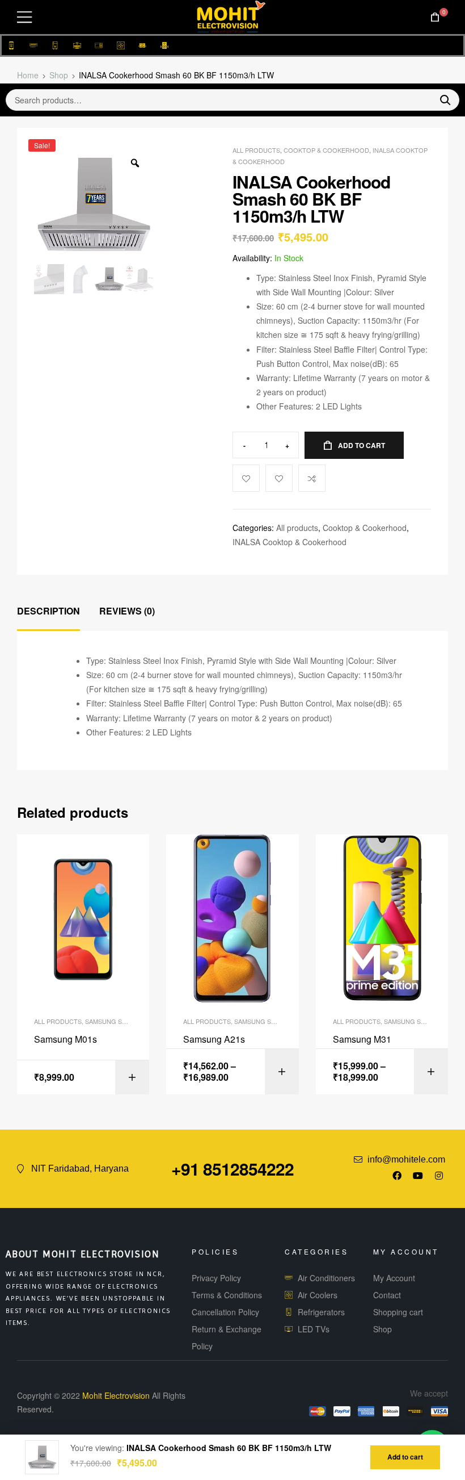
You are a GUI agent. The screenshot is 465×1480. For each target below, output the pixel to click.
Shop (58, 75)
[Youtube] (418, 1176)
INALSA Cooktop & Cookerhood (289, 541)
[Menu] (24, 17)
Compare (311, 478)
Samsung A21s (214, 1039)
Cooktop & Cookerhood (326, 149)
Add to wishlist (279, 478)
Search (440, 100)
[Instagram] (439, 1176)
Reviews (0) (127, 610)
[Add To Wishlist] (246, 478)
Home (28, 75)
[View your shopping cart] (434, 17)
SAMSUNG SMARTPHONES (125, 1021)
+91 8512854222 (232, 1168)
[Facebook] (397, 1176)
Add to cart (361, 445)
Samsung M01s (65, 1039)
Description (48, 610)
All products (256, 149)
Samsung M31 (362, 1039)
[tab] (48, 611)
